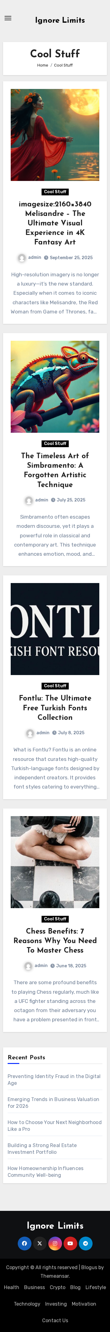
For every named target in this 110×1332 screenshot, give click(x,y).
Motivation (84, 1304)
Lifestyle (96, 1287)
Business (34, 1287)
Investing (56, 1304)
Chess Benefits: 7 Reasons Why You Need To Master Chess (55, 941)
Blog (75, 1287)
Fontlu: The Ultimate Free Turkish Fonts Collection (55, 708)
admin (34, 257)
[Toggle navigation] (8, 18)
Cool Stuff (55, 191)
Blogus (89, 1267)
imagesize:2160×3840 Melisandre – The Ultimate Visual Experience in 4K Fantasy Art (55, 224)
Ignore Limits (60, 21)
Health (11, 1287)
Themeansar (54, 1276)
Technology (27, 1304)
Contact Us (55, 1320)
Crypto (57, 1287)
